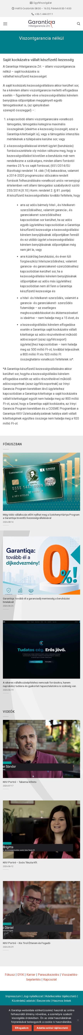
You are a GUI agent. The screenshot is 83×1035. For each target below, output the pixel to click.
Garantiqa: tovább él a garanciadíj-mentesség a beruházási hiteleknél (36, 600)
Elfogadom (22, 1027)
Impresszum (13, 996)
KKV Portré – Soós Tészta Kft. (20, 862)
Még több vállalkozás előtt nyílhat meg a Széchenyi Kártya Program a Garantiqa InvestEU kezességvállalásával (41, 516)
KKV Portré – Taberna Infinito (19, 781)
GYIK (20, 975)
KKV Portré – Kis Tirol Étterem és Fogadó (26, 943)
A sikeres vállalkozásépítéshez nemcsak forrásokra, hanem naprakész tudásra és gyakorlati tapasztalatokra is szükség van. (39, 684)
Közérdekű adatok (23, 1000)
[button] (5, 23)
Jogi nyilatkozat (33, 996)
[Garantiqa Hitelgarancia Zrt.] (41, 24)
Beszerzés (43, 1000)
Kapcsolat (50, 979)
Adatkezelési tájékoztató (60, 996)
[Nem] (77, 1021)
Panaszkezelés (48, 975)
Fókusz (10, 975)
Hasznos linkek (61, 1000)
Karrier (30, 975)
